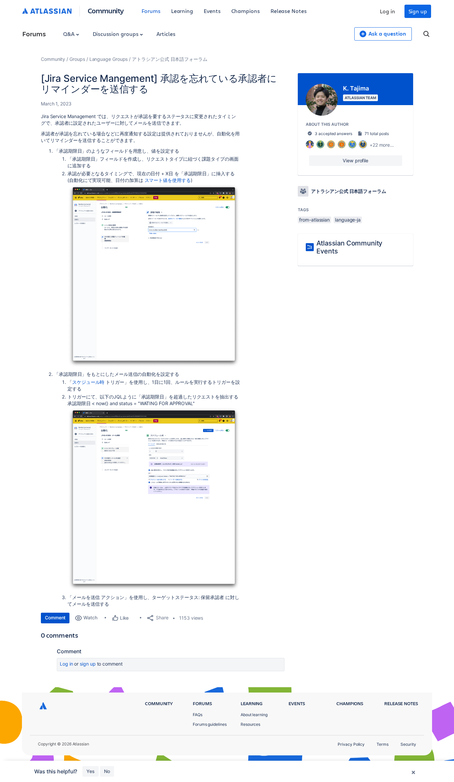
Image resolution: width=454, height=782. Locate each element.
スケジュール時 (88, 382)
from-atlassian (314, 220)
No (107, 771)
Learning (182, 10)
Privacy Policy (351, 744)
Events (212, 10)
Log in (387, 11)
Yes (90, 771)
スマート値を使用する (168, 180)
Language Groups (108, 59)
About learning (254, 714)
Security (408, 744)
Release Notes (289, 10)
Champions (245, 10)
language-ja (348, 220)
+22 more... (382, 145)
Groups (77, 59)
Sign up (417, 11)
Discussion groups (116, 33)
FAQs (197, 714)
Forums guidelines (210, 724)
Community (106, 10)
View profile (355, 160)
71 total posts (377, 133)
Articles (166, 33)
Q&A (69, 33)
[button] (153, 276)
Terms (383, 744)
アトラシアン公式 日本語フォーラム (169, 59)
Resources (250, 724)
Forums (151, 10)
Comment (55, 617)
